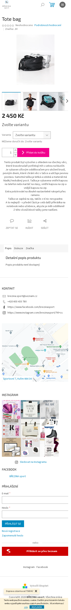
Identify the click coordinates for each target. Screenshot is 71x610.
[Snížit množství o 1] (15, 154)
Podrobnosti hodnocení (47, 25)
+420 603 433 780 (17, 301)
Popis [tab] (8, 248)
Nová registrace (11, 531)
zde (26, 607)
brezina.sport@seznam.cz (22, 296)
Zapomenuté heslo (12, 536)
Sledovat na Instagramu (33, 462)
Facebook (42, 567)
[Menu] (62, 4)
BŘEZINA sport (17, 476)
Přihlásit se (13, 523)
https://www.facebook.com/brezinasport (31, 307)
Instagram (29, 567)
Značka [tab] (30, 248)
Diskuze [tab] (18, 248)
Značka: (11, 29)
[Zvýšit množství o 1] (15, 150)
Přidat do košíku (35, 152)
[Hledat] (42, 4)
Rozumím (37, 607)
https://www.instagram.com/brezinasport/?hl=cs (35, 313)
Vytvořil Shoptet (39, 586)
